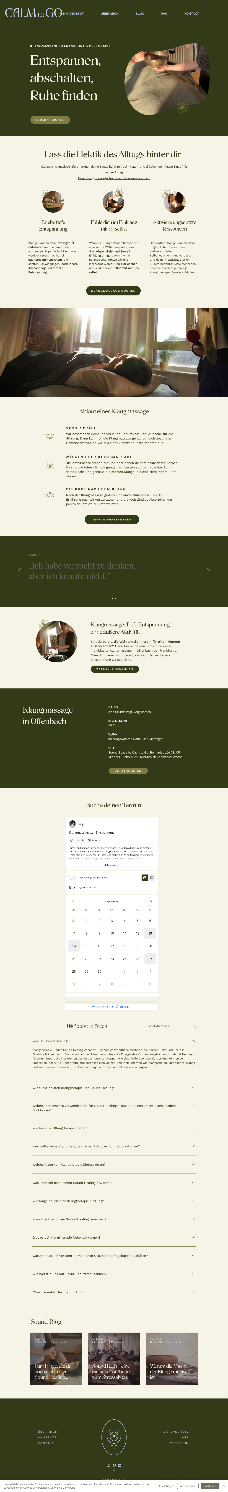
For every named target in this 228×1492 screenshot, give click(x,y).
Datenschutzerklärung (62, 1487)
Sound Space (118, 752)
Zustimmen (210, 1486)
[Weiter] (208, 571)
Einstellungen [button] (166, 1486)
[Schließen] (224, 1486)
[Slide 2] (112, 598)
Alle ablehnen (188, 1486)
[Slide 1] (115, 598)
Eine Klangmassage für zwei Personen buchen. (114, 178)
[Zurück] (19, 571)
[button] (78, 12)
